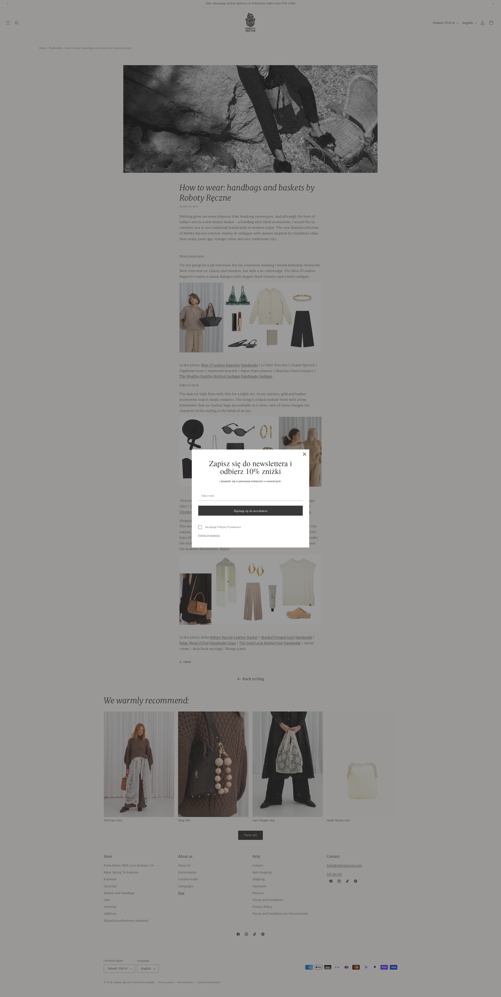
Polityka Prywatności (209, 535)
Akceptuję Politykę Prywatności (223, 527)
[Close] (304, 454)
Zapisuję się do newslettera (250, 511)
